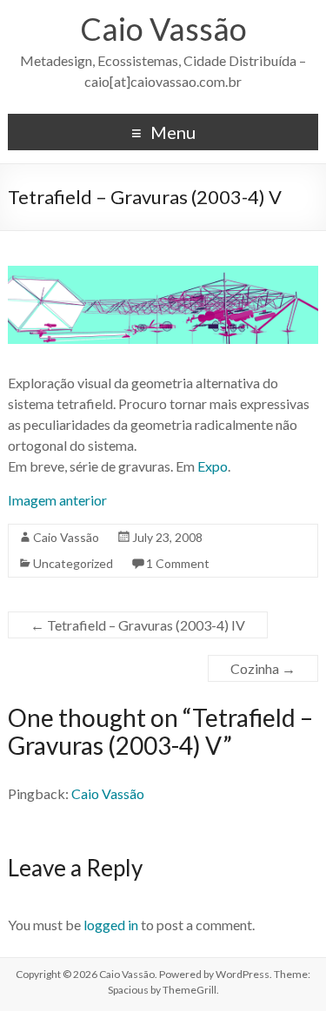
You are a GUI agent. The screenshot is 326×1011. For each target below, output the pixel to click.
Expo (212, 466)
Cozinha (263, 668)
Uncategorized (73, 563)
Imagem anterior (57, 500)
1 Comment (178, 563)
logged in (110, 924)
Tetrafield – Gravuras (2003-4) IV (137, 625)
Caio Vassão (163, 29)
